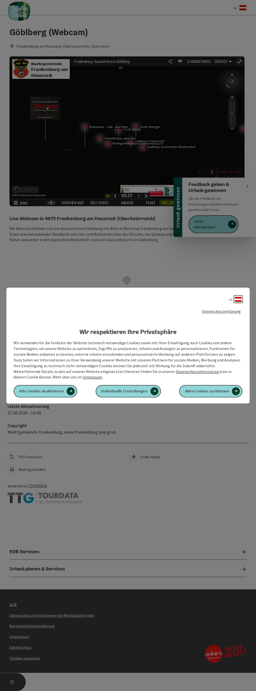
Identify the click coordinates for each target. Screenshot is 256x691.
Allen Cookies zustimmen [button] (207, 391)
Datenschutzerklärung (221, 311)
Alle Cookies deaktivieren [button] (41, 391)
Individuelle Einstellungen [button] (124, 391)
